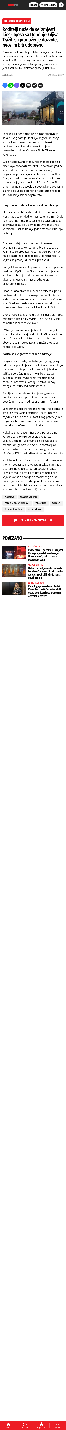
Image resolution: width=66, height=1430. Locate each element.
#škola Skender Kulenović (17, 503)
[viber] (16, 85)
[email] (28, 85)
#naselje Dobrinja (28, 497)
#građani (56, 503)
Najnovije (24, 1427)
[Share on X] (22, 85)
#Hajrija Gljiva (34, 509)
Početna (8, 1427)
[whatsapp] (11, 85)
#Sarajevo (9, 497)
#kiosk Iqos (40, 503)
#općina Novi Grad (13, 509)
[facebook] (5, 85)
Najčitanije (41, 1427)
